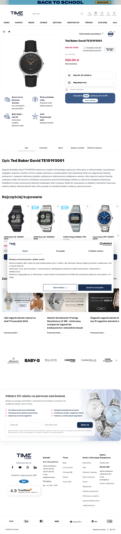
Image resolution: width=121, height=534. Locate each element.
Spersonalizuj (58, 288)
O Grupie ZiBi (67, 472)
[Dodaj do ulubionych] (9, 32)
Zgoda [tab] (25, 251)
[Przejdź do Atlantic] (13, 360)
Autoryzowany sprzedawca (90, 34)
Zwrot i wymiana (89, 477)
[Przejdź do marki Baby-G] (32, 360)
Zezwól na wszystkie (94, 288)
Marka (7, 23)
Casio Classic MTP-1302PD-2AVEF (104, 238)
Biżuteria (57, 23)
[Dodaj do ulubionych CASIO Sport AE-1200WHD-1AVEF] (58, 206)
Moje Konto (87, 463)
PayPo (85, 482)
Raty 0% (93, 75)
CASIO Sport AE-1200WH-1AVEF (14, 238)
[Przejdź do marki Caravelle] (88, 360)
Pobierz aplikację (90, 100)
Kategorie (102, 23)
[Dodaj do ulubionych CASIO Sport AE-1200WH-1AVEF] (28, 206)
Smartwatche (73, 23)
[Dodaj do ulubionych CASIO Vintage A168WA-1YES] (87, 206)
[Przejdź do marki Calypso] (70, 360)
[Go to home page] (17, 13)
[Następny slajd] (118, 235)
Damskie (43, 23)
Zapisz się (85, 425)
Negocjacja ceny (93, 82)
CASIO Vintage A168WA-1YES (74, 237)
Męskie (31, 23)
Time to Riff (67, 482)
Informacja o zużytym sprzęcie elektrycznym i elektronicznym (91, 501)
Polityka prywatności (90, 491)
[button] (30, 63)
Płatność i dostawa (90, 472)
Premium (89, 23)
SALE (115, 23)
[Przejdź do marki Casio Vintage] (107, 360)
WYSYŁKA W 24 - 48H (109, 49)
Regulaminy (87, 487)
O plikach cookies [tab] (95, 251)
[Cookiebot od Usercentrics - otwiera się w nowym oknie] (101, 244)
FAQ (84, 468)
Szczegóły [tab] (60, 251)
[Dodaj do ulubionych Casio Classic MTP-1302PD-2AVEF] (117, 206)
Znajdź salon (104, 463)
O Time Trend (67, 468)
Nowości (19, 23)
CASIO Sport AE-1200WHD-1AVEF (44, 238)
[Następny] (116, 360)
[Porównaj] (4, 32)
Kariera (65, 477)
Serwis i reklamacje (107, 483)
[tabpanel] (60, 172)
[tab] (26, 148)
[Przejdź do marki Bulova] (50, 360)
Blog (64, 463)
